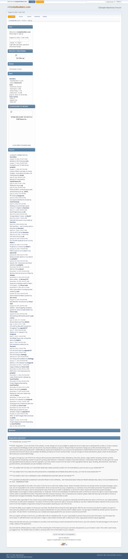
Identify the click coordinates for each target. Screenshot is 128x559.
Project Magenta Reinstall (17, 383)
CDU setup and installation (18, 359)
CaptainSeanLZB (15, 181)
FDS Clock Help (14, 355)
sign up (21, 34)
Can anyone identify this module (20, 200)
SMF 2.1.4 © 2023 (10, 555)
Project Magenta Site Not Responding (21, 422)
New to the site (14, 389)
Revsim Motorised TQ (16, 322)
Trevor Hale (24, 285)
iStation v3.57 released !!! (17, 332)
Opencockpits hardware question (20, 295)
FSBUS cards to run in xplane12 (19, 251)
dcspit (22, 175)
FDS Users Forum (15, 236)
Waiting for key (14, 185)
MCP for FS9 (13, 269)
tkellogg (23, 355)
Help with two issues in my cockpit (20, 220)
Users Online (13, 97)
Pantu (17, 395)
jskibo (14, 418)
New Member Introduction (18, 302)
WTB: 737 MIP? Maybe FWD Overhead (21, 416)
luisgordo (13, 334)
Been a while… (14, 279)
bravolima (13, 157)
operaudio (13, 253)
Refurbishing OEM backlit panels (19, 316)
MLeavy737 (24, 279)
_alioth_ (26, 191)
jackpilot (13, 167)
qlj (22, 185)
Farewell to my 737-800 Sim (18, 165)
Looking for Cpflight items (18, 155)
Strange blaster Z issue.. (17, 216)
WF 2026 (12, 196)
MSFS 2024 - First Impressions (19, 371)
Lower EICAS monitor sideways (19, 377)
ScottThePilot (14, 379)
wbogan (12, 275)
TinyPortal (99, 555)
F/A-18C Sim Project (16, 350)
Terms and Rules (111, 555)
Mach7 (29, 216)
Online (11, 64)
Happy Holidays (14, 367)
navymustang (14, 202)
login (15, 34)
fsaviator (26, 208)
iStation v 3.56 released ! (17, 363)
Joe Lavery (13, 297)
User (10, 27)
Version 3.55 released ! (17, 399)
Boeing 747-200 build (16, 179)
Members (12, 79)
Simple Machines (20, 555)
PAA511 (12, 243)
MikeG (27, 322)
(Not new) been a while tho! (18, 344)
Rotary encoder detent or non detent (21, 257)
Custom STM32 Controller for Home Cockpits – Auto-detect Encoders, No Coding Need (21, 173)
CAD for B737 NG (15, 232)
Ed (24, 212)
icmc (27, 161)
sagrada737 (24, 328)
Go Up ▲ (119, 555)
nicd (17, 291)
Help (105, 555)
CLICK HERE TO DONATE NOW (22, 145)
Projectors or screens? (17, 247)
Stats (10, 73)
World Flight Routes (16, 212)
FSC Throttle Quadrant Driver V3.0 (20, 241)
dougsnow (20, 196)
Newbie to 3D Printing (16, 161)
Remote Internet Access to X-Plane (20, 273)
